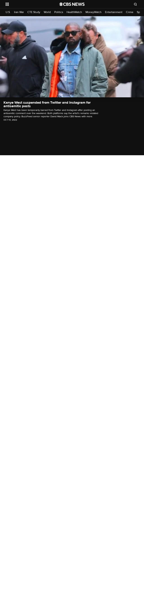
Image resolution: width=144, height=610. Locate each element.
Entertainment (113, 12)
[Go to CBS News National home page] (72, 4)
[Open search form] (135, 4)
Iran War (19, 12)
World (47, 12)
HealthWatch (74, 12)
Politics (58, 12)
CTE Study (33, 12)
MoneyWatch (94, 12)
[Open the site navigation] (28, 4)
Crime (129, 12)
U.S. (8, 12)
